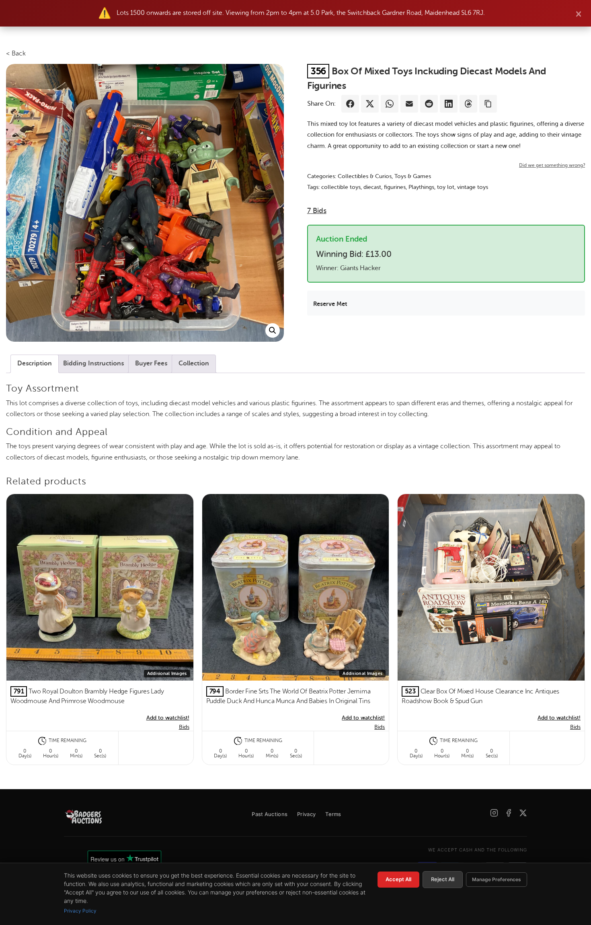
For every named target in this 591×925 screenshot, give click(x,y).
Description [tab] (34, 363)
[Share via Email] (409, 104)
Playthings (421, 187)
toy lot (445, 187)
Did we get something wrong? (552, 165)
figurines (395, 187)
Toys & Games (412, 176)
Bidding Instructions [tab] (93, 363)
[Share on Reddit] (429, 104)
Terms (333, 814)
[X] (523, 813)
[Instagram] (494, 813)
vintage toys (472, 187)
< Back (16, 53)
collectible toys (341, 187)
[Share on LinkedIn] (449, 104)
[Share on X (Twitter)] (370, 104)
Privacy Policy (80, 911)
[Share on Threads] (468, 104)
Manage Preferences (496, 879)
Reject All (442, 879)
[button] (272, 330)
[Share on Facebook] (350, 104)
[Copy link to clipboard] (488, 104)
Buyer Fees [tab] (151, 363)
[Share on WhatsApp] (389, 104)
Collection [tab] (194, 363)
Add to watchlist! (167, 718)
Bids (316, 211)
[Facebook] (509, 813)
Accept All (398, 879)
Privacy (306, 814)
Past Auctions (269, 814)
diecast (372, 187)
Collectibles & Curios (365, 176)
